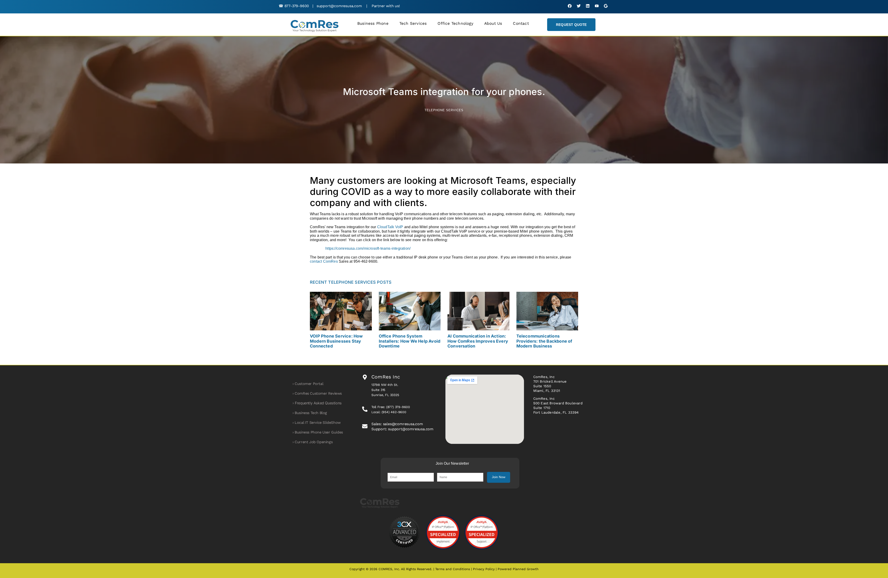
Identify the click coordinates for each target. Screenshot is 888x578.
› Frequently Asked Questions (317, 403)
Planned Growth (526, 569)
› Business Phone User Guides (318, 432)
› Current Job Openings (313, 442)
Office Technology (455, 23)
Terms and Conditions (453, 569)
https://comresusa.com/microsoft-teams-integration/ (367, 248)
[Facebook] (570, 5)
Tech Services (413, 23)
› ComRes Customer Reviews (317, 393)
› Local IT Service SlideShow (317, 422)
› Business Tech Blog (310, 413)
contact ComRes (324, 261)
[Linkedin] (587, 5)
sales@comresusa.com (403, 424)
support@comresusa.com (339, 6)
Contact (521, 23)
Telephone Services (444, 110)
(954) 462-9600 (394, 412)
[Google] (605, 5)
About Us (493, 23)
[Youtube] (596, 5)
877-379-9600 (296, 6)
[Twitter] (578, 5)
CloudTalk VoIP (390, 227)
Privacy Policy (484, 569)
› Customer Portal (308, 383)
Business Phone (372, 23)
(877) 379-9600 (398, 407)
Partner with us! (386, 6)
